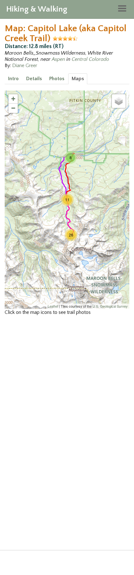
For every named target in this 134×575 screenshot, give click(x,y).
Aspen (58, 59)
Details (34, 78)
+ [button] (13, 99)
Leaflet (53, 306)
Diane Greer (24, 65)
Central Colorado (90, 59)
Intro (13, 78)
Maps (78, 78)
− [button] (13, 108)
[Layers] (119, 101)
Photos (56, 78)
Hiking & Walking (36, 9)
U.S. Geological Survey (110, 306)
